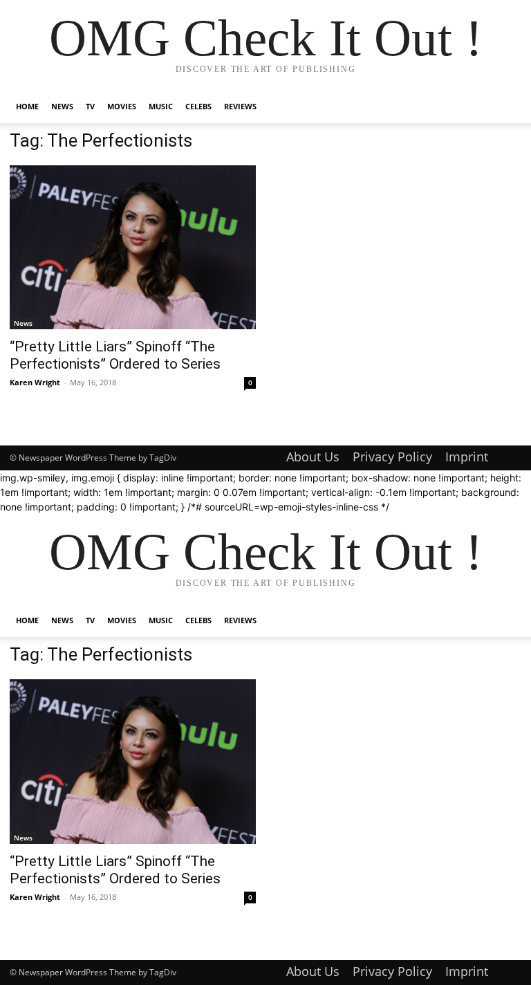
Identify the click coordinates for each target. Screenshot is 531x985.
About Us (312, 456)
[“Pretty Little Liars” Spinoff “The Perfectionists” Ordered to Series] (133, 247)
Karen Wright (35, 382)
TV (90, 106)
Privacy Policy (392, 456)
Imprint (466, 456)
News (62, 106)
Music (161, 106)
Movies (121, 106)
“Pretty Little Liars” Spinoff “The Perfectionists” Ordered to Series (115, 355)
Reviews (240, 106)
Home (27, 106)
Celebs (198, 106)
